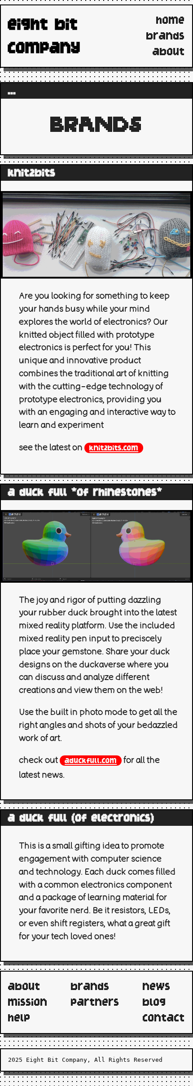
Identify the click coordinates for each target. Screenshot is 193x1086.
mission (28, 1002)
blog (154, 1002)
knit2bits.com (113, 448)
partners (95, 1002)
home (170, 20)
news (157, 986)
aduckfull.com (91, 760)
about (169, 51)
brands (165, 36)
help (19, 1018)
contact (164, 1018)
